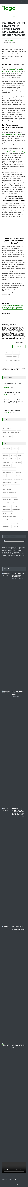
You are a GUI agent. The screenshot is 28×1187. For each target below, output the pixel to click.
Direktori (6, 405)
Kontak (24, 1184)
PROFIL (19, 346)
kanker (9, 475)
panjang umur (6, 506)
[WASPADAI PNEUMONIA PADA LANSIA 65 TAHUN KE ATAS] (6, 1101)
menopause (6, 496)
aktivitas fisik (6, 448)
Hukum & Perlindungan (9, 428)
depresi (20, 455)
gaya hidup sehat (16, 462)
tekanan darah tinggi (13, 523)
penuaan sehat (16, 509)
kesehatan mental (18, 479)
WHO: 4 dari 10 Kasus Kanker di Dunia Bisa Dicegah (17, 693)
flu (19, 458)
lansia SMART (15, 485)
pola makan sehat (18, 519)
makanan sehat (7, 489)
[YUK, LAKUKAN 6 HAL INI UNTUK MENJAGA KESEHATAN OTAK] (6, 630)
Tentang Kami (17, 1184)
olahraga (16, 499)
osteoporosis (15, 502)
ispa (4, 475)
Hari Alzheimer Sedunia (9, 469)
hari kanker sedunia (8, 472)
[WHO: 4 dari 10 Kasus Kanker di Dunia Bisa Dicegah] (6, 748)
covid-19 (20, 452)
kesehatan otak (7, 482)
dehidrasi (5, 455)
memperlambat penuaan (9, 492)
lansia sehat (6, 485)
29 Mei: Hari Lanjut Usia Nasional (12, 410)
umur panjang (6, 526)
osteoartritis (6, 502)
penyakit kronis (7, 519)
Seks (10, 436)
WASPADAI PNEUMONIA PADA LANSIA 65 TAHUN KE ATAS (18, 1045)
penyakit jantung (7, 513)
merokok (14, 496)
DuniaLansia (14, 1179)
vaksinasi (15, 526)
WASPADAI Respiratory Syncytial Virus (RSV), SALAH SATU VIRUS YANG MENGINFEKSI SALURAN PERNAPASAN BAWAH (18, 811)
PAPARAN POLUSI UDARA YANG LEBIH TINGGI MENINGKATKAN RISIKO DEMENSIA (14, 29)
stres (4, 523)
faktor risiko (13, 458)
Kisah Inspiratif (15, 432)
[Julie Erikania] (6, 345)
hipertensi (18, 472)
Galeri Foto (13, 425)
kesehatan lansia (7, 479)
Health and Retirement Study (16, 152)
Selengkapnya (6, 557)
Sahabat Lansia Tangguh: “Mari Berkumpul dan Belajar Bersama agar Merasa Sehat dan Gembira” (13, 401)
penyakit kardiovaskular (9, 516)
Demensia (16, 352)
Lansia (15, 482)
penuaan (15, 506)
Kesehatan (10, 40)
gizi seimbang (6, 465)
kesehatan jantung (18, 475)
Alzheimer (8, 352)
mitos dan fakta (7, 499)
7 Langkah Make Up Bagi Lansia (12, 392)
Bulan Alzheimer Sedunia (9, 452)
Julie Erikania (19, 342)
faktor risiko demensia (12, 356)
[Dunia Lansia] (8, 8)
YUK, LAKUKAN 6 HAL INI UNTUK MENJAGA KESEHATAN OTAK (18, 575)
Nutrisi (5, 436)
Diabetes (5, 458)
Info (19, 428)
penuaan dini (6, 509)
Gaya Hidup (6, 387)
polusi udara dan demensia (13, 360)
